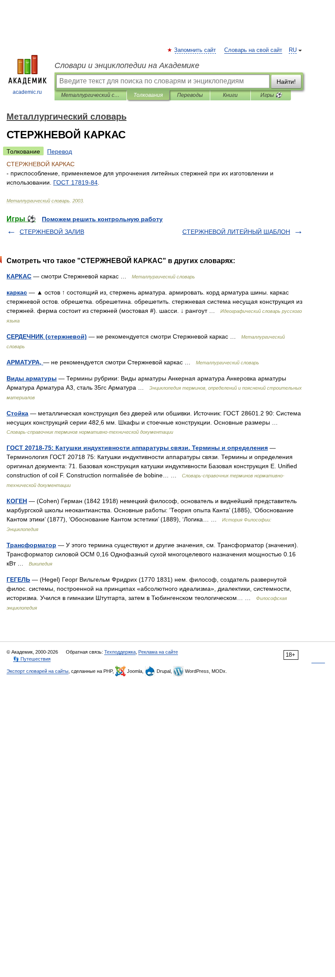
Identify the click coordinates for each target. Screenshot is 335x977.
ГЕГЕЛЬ (18, 579)
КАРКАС (19, 276)
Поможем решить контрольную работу (102, 219)
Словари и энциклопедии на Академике (127, 65)
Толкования (148, 95)
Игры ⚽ (271, 95)
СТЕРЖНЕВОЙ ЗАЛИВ (52, 231)
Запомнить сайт (195, 50)
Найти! (286, 81)
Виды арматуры (32, 378)
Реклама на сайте (158, 652)
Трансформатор (31, 545)
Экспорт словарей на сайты (37, 671)
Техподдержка (120, 652)
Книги (230, 95)
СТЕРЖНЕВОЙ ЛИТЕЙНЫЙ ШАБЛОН (236, 231)
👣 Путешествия (32, 659)
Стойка (17, 413)
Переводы (190, 95)
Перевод (59, 151)
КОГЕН (17, 500)
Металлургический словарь (90, 95)
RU (293, 50)
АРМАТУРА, (25, 362)
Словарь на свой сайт (253, 50)
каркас (17, 292)
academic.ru (27, 92)
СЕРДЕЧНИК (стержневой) (47, 336)
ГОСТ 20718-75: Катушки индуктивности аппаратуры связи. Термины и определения (137, 447)
